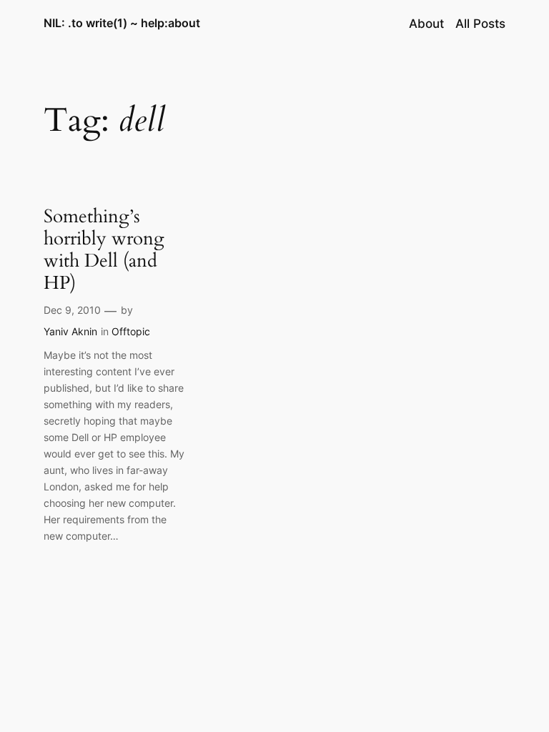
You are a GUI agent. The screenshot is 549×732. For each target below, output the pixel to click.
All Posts (480, 23)
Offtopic (131, 331)
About (426, 23)
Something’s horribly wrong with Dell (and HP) (104, 250)
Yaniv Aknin (70, 331)
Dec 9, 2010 (72, 310)
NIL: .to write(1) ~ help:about (122, 23)
